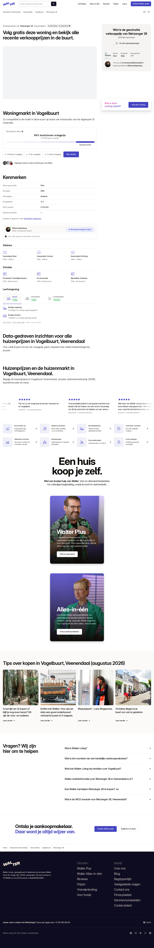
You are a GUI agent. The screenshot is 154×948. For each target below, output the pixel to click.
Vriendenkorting (87, 889)
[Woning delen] (144, 12)
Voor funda (84, 895)
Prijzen (116, 4)
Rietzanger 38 (51, 12)
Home (5, 848)
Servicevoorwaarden (127, 900)
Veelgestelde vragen (127, 884)
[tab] (12, 298)
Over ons (119, 868)
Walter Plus (84, 868)
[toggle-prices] (115, 43)
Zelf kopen (82, 4)
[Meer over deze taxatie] (69, 26)
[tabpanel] (50, 312)
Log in (124, 4)
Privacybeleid (122, 895)
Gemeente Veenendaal (12, 12)
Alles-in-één (94, 4)
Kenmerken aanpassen (32, 219)
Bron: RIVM (7, 322)
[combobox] (37, 3)
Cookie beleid (123, 905)
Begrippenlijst (122, 879)
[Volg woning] (148, 12)
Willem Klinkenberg (134, 66)
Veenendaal (27, 12)
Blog (117, 873)
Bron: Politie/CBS (19, 322)
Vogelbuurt (39, 12)
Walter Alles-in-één (89, 873)
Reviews (106, 4)
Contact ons (121, 889)
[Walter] (9, 4)
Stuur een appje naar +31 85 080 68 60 (53, 922)
